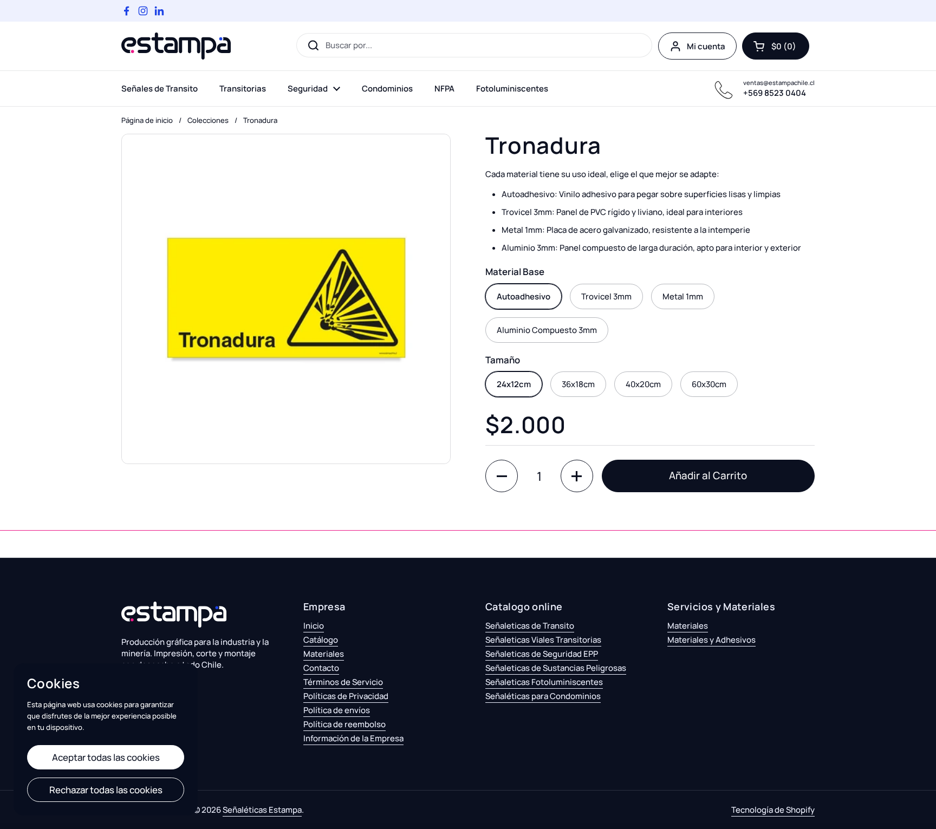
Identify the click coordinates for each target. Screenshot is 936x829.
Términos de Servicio (343, 682)
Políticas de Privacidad (345, 696)
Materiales (323, 654)
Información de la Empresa (353, 738)
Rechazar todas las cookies (105, 790)
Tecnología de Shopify (773, 809)
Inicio (313, 625)
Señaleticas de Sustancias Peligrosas (555, 668)
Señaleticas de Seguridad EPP (541, 654)
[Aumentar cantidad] (577, 476)
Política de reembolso (344, 724)
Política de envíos (336, 710)
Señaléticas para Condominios (543, 696)
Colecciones (208, 120)
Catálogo (320, 639)
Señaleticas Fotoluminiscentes (544, 682)
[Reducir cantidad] (501, 476)
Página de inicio (147, 120)
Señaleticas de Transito (529, 625)
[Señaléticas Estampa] (176, 46)
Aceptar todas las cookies (106, 757)
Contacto (321, 668)
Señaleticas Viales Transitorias (543, 639)
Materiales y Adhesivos (711, 639)
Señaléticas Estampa (262, 809)
